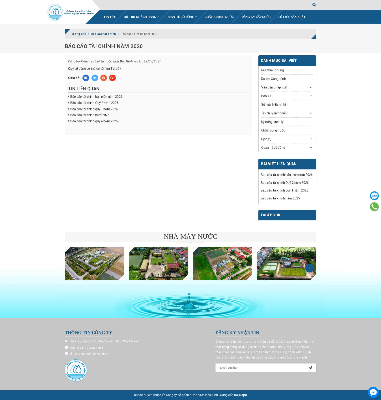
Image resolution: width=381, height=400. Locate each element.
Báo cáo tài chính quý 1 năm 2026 (94, 109)
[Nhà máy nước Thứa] (158, 263)
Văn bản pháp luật (274, 87)
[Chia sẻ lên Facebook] (85, 78)
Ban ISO (267, 96)
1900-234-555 (94, 347)
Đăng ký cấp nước (256, 17)
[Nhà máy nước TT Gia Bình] (222, 263)
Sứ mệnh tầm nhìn (274, 104)
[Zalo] (374, 195)
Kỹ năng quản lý (272, 122)
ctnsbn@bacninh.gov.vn (94, 353)
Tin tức (110, 17)
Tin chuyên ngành (274, 113)
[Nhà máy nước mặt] (94, 263)
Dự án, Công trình (273, 79)
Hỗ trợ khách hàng (140, 17)
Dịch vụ (266, 139)
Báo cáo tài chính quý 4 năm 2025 (94, 121)
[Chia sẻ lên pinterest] (103, 78)
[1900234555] (374, 206)
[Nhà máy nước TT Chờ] (286, 263)
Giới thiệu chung (272, 70)
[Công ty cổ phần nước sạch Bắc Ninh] (71, 12)
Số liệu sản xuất (292, 17)
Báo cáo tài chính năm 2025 (90, 115)
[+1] (112, 78)
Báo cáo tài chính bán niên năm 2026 (96, 96)
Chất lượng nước (219, 17)
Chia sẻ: (74, 78)
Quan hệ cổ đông (180, 17)
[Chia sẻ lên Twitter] (95, 78)
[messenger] (373, 392)
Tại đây (115, 68)
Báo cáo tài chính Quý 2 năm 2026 (94, 103)
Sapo (243, 395)
